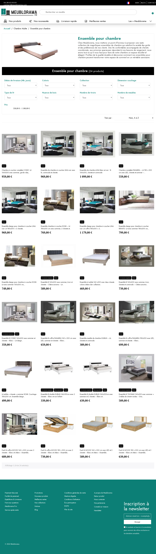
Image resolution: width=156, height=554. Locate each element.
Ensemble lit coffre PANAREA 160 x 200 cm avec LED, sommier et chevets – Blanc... (58, 339)
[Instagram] (141, 495)
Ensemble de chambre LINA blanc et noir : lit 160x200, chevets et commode (95, 171)
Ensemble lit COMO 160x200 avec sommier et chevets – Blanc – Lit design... (18, 339)
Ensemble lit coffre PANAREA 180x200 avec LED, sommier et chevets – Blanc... (136, 339)
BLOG (143, 3)
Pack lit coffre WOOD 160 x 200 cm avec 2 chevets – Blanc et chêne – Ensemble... (18, 451)
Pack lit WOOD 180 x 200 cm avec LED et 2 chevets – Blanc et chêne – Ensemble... (135, 451)
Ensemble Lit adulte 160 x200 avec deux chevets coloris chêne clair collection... (97, 283)
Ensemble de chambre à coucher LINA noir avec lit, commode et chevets (58, 171)
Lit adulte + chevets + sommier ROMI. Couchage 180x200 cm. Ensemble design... (19, 395)
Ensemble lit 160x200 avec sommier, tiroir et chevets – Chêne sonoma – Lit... (57, 283)
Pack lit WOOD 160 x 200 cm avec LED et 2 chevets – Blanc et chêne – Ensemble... (96, 451)
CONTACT (152, 3)
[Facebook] (134, 495)
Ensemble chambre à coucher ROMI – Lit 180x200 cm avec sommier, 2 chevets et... (56, 227)
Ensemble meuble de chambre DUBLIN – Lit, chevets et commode (95, 339)
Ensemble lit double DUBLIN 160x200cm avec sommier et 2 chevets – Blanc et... (96, 395)
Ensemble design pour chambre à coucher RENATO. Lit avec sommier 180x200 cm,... (134, 227)
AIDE (137, 3)
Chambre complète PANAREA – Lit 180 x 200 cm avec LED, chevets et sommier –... (135, 171)
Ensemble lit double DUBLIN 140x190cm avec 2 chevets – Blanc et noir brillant (58, 395)
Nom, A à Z (141, 118)
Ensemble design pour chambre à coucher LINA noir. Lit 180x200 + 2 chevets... (19, 227)
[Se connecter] (143, 12)
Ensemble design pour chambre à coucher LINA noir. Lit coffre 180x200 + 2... (97, 227)
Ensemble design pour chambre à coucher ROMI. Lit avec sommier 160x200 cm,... (19, 283)
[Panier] (151, 12)
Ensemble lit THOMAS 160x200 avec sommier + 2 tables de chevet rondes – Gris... (136, 395)
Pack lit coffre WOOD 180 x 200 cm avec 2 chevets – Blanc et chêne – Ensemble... (57, 451)
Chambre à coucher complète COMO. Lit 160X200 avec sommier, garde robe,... (16, 171)
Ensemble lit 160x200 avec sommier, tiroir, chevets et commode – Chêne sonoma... (134, 283)
